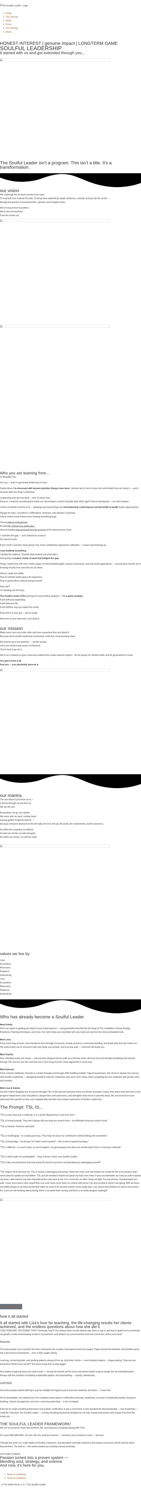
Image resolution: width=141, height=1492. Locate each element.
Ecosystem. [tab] (5, 964)
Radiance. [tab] (5, 971)
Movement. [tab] (5, 967)
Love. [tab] (2, 960)
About (8, 20)
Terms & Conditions (16, 1474)
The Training (12, 17)
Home (8, 13)
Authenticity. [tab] (6, 975)
